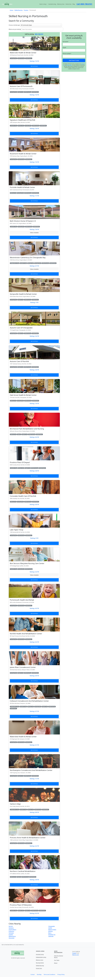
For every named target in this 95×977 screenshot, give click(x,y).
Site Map (39, 974)
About (55, 963)
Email (64, 47)
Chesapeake (51, 926)
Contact (33, 974)
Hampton (11, 928)
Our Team (56, 960)
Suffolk (50, 928)
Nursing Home (40, 963)
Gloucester (11, 938)
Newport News (52, 929)
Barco (49, 933)
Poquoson (11, 931)
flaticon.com (75, 955)
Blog (74, 4)
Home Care (68, 4)
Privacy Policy (69, 65)
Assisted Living (52, 4)
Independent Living (41, 957)
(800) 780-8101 (39, 34)
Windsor (50, 931)
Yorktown (11, 933)
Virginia (26, 10)
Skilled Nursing (18, 10)
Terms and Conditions (49, 974)
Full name (65, 41)
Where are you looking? (15, 29)
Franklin (11, 934)
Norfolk (11, 926)
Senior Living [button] (42, 4)
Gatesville (50, 936)
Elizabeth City (51, 934)
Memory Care (60, 4)
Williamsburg (12, 936)
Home (11, 10)
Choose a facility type (14, 25)
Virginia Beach (12, 929)
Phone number (67, 53)
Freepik (74, 953)
